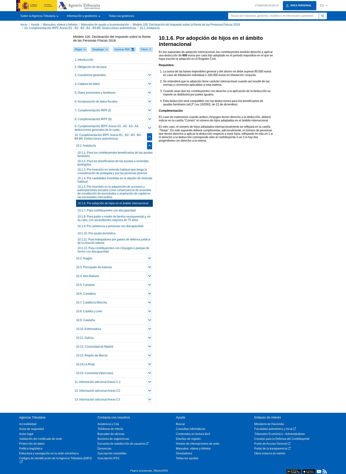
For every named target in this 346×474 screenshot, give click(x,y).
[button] (324, 5)
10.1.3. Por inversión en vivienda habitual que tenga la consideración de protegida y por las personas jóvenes (112, 171)
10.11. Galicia (85, 337)
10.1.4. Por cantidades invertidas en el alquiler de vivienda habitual (114, 180)
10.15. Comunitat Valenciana (94, 373)
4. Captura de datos (87, 83)
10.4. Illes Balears (87, 276)
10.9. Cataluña (85, 320)
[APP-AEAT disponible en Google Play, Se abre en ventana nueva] (293, 471)
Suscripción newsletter (112, 453)
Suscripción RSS (108, 458)
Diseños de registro (188, 438)
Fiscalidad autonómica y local (273, 428)
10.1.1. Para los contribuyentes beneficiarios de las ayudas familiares (115, 154)
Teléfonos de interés (110, 428)
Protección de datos (32, 443)
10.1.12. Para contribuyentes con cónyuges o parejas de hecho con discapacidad (113, 250)
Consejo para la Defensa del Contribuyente (282, 438)
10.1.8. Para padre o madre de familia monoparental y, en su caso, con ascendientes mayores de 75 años (113, 218)
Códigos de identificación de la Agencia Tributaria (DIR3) (55, 458)
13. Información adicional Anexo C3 (97, 399)
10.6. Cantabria (86, 293)
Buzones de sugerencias (113, 438)
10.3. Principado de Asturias (94, 267)
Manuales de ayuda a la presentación (105, 24)
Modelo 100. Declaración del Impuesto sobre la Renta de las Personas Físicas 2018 (186, 24)
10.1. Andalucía (149, 28)
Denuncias (104, 448)
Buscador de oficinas (110, 433)
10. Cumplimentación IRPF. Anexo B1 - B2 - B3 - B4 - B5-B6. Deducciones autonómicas (80, 28)
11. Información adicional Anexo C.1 (98, 381)
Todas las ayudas (187, 458)
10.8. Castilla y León (89, 311)
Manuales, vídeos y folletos (60, 24)
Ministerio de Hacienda (269, 424)
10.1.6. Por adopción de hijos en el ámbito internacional (112, 203)
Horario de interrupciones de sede (197, 443)
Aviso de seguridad (31, 428)
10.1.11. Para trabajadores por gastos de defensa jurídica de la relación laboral (113, 241)
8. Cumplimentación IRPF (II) (93, 119)
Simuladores (184, 453)
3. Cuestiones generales (90, 75)
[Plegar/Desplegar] (149, 75)
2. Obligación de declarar (91, 66)
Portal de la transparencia (270, 448)
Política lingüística (30, 448)
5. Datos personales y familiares (95, 92)
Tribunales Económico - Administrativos (279, 433)
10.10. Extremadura (88, 328)
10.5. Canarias (85, 284)
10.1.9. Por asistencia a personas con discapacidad (110, 226)
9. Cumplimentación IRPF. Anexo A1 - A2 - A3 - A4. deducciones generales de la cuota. (107, 128)
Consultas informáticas (190, 428)
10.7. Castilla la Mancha (91, 302)
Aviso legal (26, 433)
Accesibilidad (27, 424)
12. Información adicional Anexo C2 (97, 390)
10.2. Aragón (84, 258)
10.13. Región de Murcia (91, 355)
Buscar (180, 424)
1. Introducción (84, 59)
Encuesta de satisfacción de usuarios (121, 443)
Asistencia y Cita (108, 424)
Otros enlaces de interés (269, 453)
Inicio (24, 24)
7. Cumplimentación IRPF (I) (93, 110)
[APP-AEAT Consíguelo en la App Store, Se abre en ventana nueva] (308, 471)
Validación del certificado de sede (40, 438)
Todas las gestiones (121, 15)
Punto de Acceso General (270, 443)
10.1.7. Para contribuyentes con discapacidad (106, 210)
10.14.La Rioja (85, 364)
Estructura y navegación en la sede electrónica (49, 453)
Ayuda (35, 24)
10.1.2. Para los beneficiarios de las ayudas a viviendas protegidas (112, 163)
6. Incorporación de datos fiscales (96, 101)
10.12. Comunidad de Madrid (94, 346)
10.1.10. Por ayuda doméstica (96, 233)
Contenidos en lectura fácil (193, 433)
